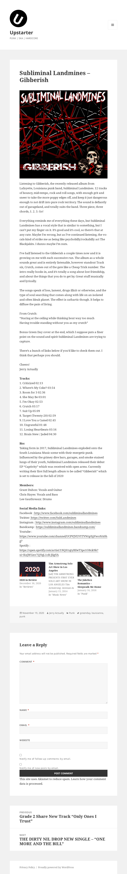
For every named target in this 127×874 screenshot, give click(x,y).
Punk (72, 612)
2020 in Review (28, 580)
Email (24, 725)
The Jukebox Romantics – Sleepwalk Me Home (89, 583)
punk (22, 616)
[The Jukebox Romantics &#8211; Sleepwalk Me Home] (90, 569)
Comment (27, 661)
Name (24, 710)
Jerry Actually (56, 612)
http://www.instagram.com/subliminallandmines (68, 522)
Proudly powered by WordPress (56, 867)
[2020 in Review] (32, 569)
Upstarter (21, 32)
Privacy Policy (27, 867)
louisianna (97, 612)
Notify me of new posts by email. (39, 768)
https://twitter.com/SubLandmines (53, 518)
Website (25, 740)
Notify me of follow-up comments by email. (45, 758)
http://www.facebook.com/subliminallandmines (66, 513)
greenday (85, 612)
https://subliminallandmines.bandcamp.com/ (65, 527)
